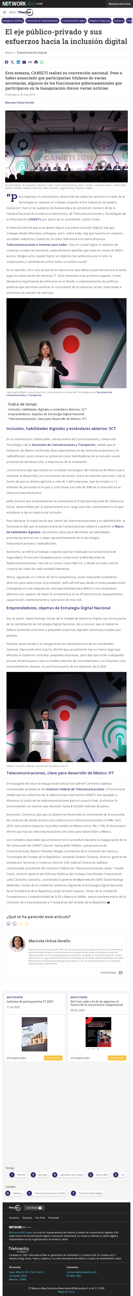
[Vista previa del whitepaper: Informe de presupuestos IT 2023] (34, 1034)
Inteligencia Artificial (12, 20)
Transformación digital (73, 20)
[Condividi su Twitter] (12, 62)
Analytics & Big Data (99, 20)
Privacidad (53, 1217)
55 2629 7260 (73, 1275)
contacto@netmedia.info (81, 1272)
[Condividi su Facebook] (6, 62)
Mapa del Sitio (66, 1291)
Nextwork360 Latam (21, 1232)
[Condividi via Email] (24, 62)
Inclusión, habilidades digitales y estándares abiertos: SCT (47, 409)
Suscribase (32, 1207)
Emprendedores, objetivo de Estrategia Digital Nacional (46, 414)
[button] (9, 12)
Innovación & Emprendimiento (42, 20)
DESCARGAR (53, 1057)
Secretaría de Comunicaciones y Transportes (63, 445)
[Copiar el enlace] (30, 62)
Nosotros (14, 1217)
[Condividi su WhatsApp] (42, 62)
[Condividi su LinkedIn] (18, 62)
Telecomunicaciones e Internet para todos (36, 245)
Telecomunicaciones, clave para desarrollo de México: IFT (47, 419)
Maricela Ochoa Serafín (19, 102)
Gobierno (119, 20)
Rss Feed (40, 1217)
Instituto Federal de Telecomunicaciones (75, 789)
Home (9, 52)
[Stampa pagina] (36, 62)
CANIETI (35, 219)
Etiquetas (27, 1217)
